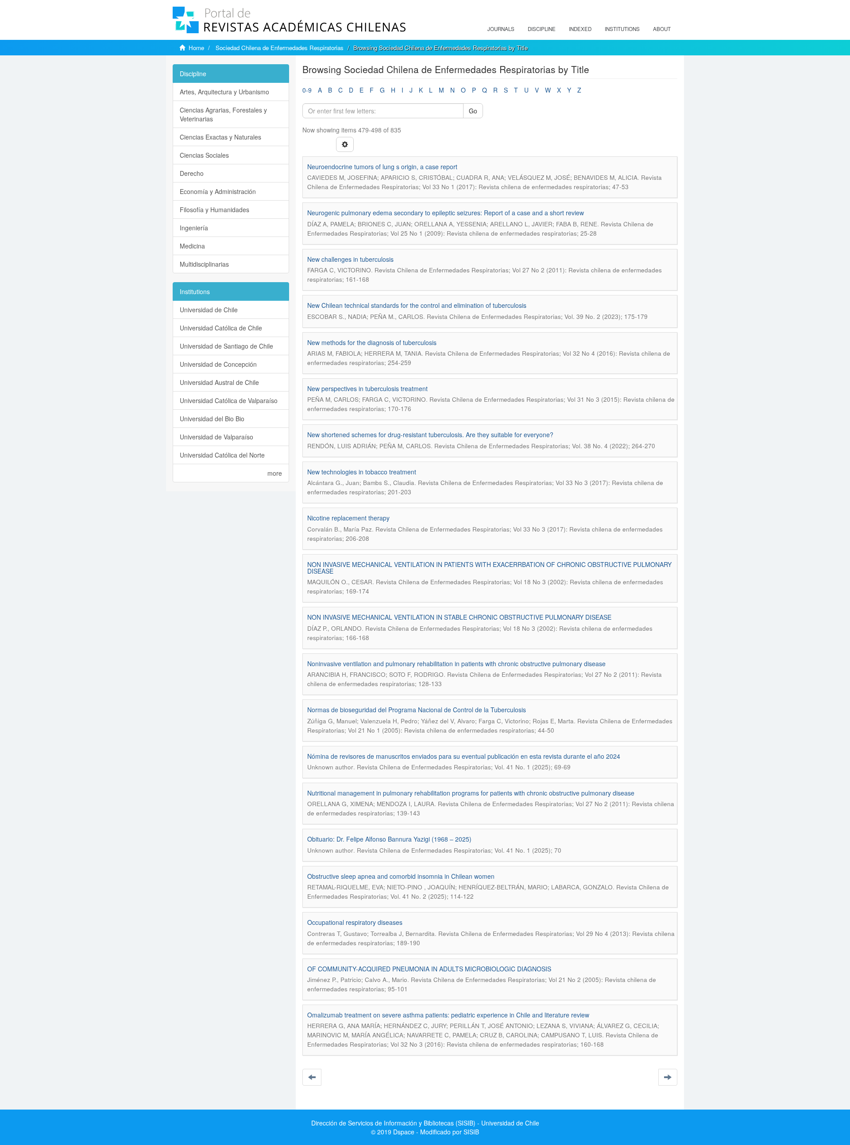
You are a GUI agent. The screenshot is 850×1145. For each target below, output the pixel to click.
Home (196, 47)
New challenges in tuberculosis (350, 259)
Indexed (580, 28)
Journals (500, 28)
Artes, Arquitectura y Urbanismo (224, 91)
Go (473, 110)
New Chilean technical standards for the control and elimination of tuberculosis (416, 305)
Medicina (192, 245)
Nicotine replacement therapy (348, 517)
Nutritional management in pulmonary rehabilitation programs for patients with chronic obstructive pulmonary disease (470, 792)
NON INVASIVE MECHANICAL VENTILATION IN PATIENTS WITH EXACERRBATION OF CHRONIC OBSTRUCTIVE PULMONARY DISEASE (489, 567)
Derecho (192, 173)
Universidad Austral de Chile (219, 382)
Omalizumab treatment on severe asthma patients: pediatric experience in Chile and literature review (448, 1014)
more (274, 473)
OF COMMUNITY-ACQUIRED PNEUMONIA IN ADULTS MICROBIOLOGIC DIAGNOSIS (429, 968)
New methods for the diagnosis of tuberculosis (372, 342)
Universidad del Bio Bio (212, 418)
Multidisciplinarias (204, 264)
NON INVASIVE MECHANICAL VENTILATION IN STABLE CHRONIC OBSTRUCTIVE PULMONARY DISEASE (459, 617)
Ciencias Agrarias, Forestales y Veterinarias (223, 114)
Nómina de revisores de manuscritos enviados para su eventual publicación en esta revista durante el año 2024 (463, 756)
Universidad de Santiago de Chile (226, 346)
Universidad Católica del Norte (222, 454)
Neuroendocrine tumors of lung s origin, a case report (382, 166)
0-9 (307, 89)
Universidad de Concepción (218, 364)
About (662, 28)
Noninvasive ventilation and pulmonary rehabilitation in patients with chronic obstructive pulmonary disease (456, 663)
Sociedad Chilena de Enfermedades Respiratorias (280, 47)
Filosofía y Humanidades (214, 209)
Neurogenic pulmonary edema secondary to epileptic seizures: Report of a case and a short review (445, 212)
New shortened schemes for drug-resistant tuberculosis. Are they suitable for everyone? (430, 434)
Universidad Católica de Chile (221, 327)
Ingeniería (194, 227)
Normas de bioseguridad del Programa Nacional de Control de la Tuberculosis (416, 709)
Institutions (622, 28)
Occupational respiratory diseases (354, 922)
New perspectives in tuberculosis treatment (367, 388)
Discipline (542, 28)
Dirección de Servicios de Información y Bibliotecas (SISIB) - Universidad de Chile (425, 1122)
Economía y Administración (218, 191)
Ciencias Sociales (204, 155)
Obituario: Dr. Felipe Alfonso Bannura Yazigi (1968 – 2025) (389, 838)
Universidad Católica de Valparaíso (229, 400)
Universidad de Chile (209, 309)
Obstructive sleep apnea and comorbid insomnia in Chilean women (401, 876)
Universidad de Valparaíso (216, 436)
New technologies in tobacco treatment (361, 471)
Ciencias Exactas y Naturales (220, 136)
